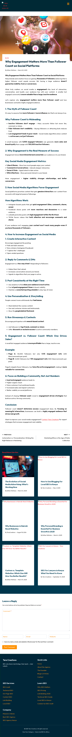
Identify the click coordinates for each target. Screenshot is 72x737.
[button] (43, 4)
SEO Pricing (41, 690)
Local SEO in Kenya (44, 700)
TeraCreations (11, 532)
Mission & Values (9, 714)
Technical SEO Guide (44, 697)
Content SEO (7, 697)
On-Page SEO (8, 694)
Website (53, 637)
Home (39, 664)
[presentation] (18, 466)
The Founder (42, 670)
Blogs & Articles (43, 674)
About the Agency (43, 667)
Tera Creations (47, 488)
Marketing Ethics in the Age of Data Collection (57, 437)
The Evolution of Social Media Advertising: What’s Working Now (16, 484)
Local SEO (6, 704)
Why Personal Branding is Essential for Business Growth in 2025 (52, 529)
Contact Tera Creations (50, 419)
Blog (7, 58)
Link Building (7, 700)
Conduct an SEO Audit (45, 704)
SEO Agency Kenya (10, 720)
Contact (40, 677)
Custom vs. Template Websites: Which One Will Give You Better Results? (16, 573)
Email (28, 637)
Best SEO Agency (9, 717)
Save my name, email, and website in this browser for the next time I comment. (29, 642)
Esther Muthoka (11, 70)
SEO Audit (6, 687)
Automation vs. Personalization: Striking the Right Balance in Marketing (18, 437)
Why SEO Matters (43, 687)
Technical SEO (8, 690)
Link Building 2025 (43, 694)
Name (5, 637)
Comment (7, 611)
